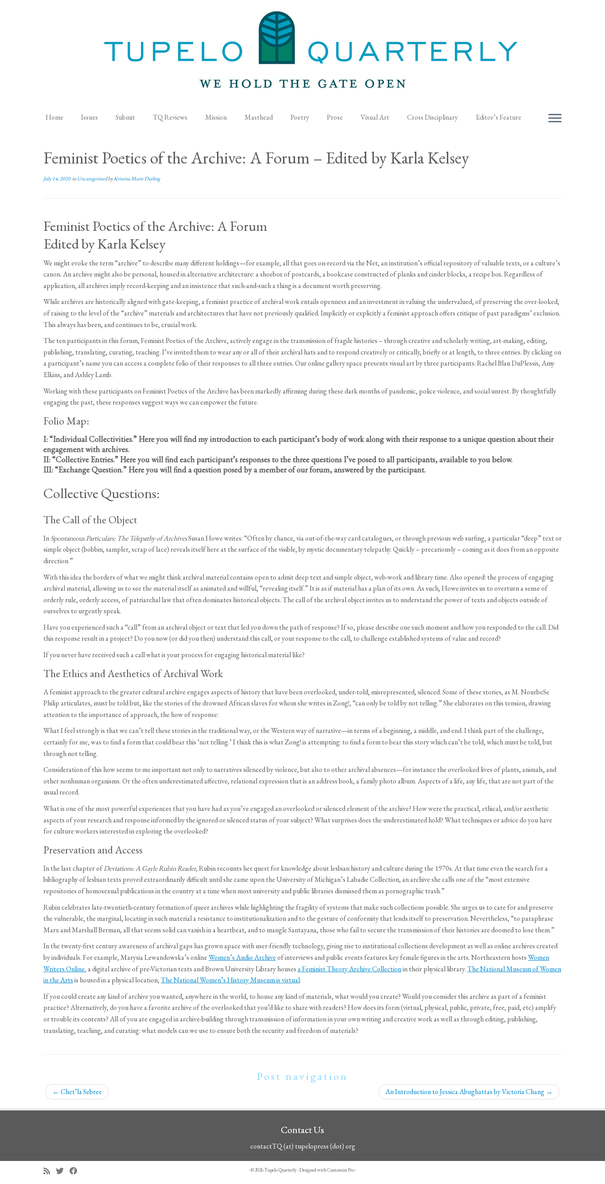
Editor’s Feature (498, 117)
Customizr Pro (340, 1170)
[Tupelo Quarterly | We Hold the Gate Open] (302, 53)
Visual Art (375, 117)
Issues (89, 117)
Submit (125, 117)
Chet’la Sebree (77, 1091)
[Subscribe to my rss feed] (49, 1171)
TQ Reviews (170, 117)
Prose (335, 117)
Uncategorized (92, 178)
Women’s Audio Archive (242, 957)
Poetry (300, 117)
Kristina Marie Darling (137, 178)
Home (54, 117)
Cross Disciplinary (432, 117)
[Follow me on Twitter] (63, 1171)
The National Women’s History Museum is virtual (230, 980)
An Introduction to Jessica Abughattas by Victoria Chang (469, 1091)
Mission (216, 117)
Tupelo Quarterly (280, 1170)
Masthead (258, 117)
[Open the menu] (555, 118)
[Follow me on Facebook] (76, 1171)
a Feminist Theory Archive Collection (349, 969)
